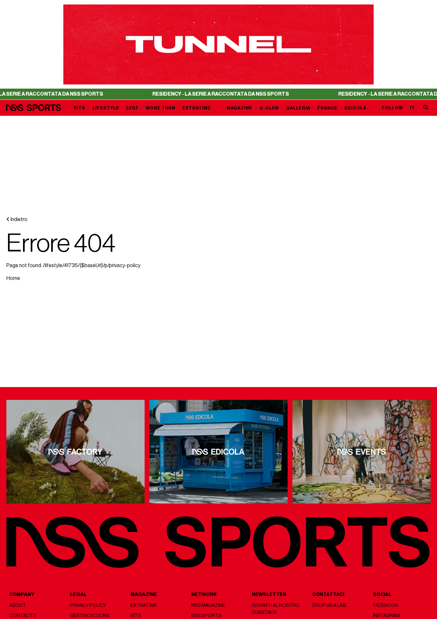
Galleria (298, 108)
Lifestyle (105, 108)
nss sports (206, 615)
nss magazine (208, 605)
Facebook (385, 605)
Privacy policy (88, 605)
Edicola (355, 108)
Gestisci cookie (90, 615)
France (327, 108)
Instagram (386, 615)
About (17, 605)
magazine (239, 108)
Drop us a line (329, 605)
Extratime (196, 108)
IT (412, 108)
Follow (392, 108)
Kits (79, 108)
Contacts (22, 615)
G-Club (269, 108)
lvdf (132, 108)
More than (160, 108)
